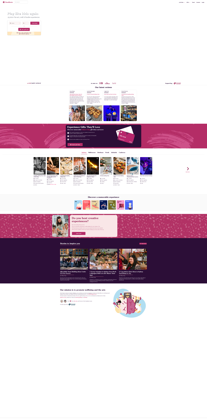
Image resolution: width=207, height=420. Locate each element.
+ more (75, 103)
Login (203, 2)
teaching (85, 297)
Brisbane (100, 152)
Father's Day (86, 129)
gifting (80, 297)
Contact (198, 2)
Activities (181, 2)
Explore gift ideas (75, 144)
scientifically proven (92, 294)
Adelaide (114, 152)
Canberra (122, 152)
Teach (193, 2)
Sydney (84, 152)
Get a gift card (24, 29)
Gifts (188, 2)
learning (77, 297)
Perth (107, 152)
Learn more (78, 233)
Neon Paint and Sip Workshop (110, 94)
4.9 (34, 83)
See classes (34, 23)
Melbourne (92, 152)
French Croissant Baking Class (93, 94)
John (75, 301)
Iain (76, 301)
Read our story (63, 297)
